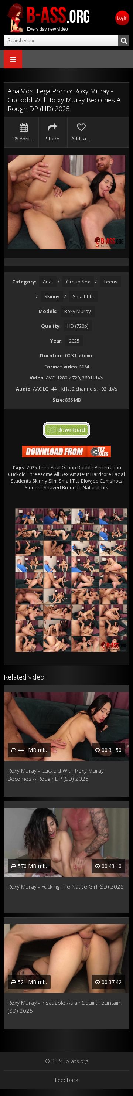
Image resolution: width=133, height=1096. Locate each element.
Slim (53, 480)
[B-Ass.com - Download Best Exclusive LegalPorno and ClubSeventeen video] (48, 17)
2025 (74, 340)
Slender (33, 487)
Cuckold (17, 474)
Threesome (40, 474)
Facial (118, 474)
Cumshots (111, 480)
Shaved (52, 487)
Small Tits (83, 296)
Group (69, 467)
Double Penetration (99, 467)
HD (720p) (77, 326)
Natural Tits (95, 487)
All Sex (61, 474)
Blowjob (90, 480)
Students (21, 480)
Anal (48, 281)
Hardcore (100, 474)
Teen (44, 467)
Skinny (51, 296)
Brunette (72, 487)
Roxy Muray (77, 311)
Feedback (66, 1079)
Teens (110, 281)
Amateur (79, 474)
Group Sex (78, 281)
